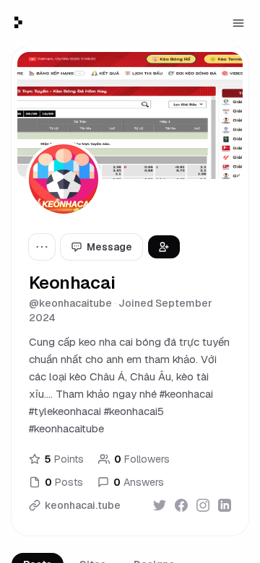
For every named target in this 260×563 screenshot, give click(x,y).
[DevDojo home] (18, 22)
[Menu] (238, 23)
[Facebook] (181, 505)
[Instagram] (202, 505)
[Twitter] (159, 505)
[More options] (42, 247)
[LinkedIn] (224, 505)
